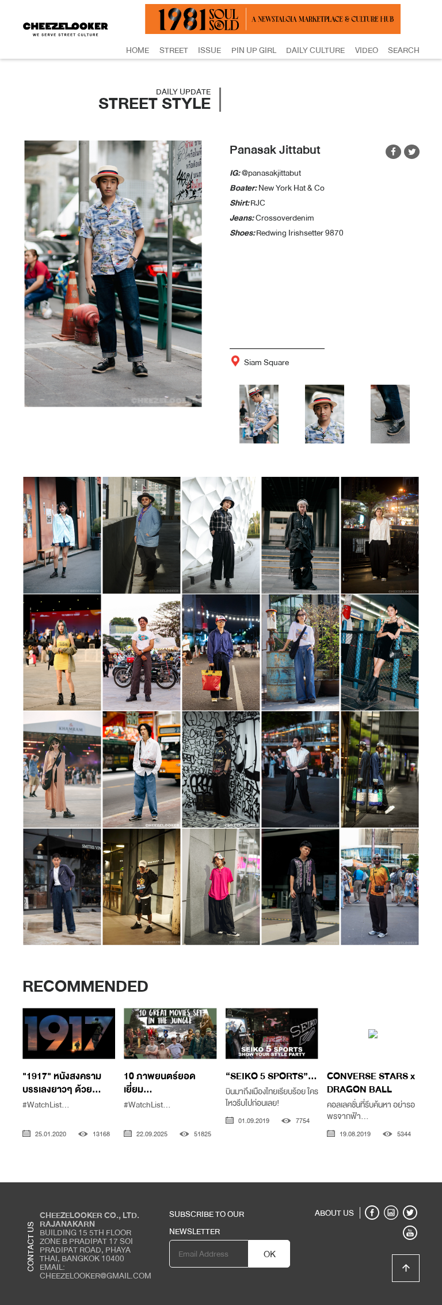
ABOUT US (334, 1213)
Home (137, 50)
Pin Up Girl (253, 50)
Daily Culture (315, 50)
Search (404, 50)
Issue (209, 50)
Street (173, 50)
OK (270, 1254)
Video (366, 50)
